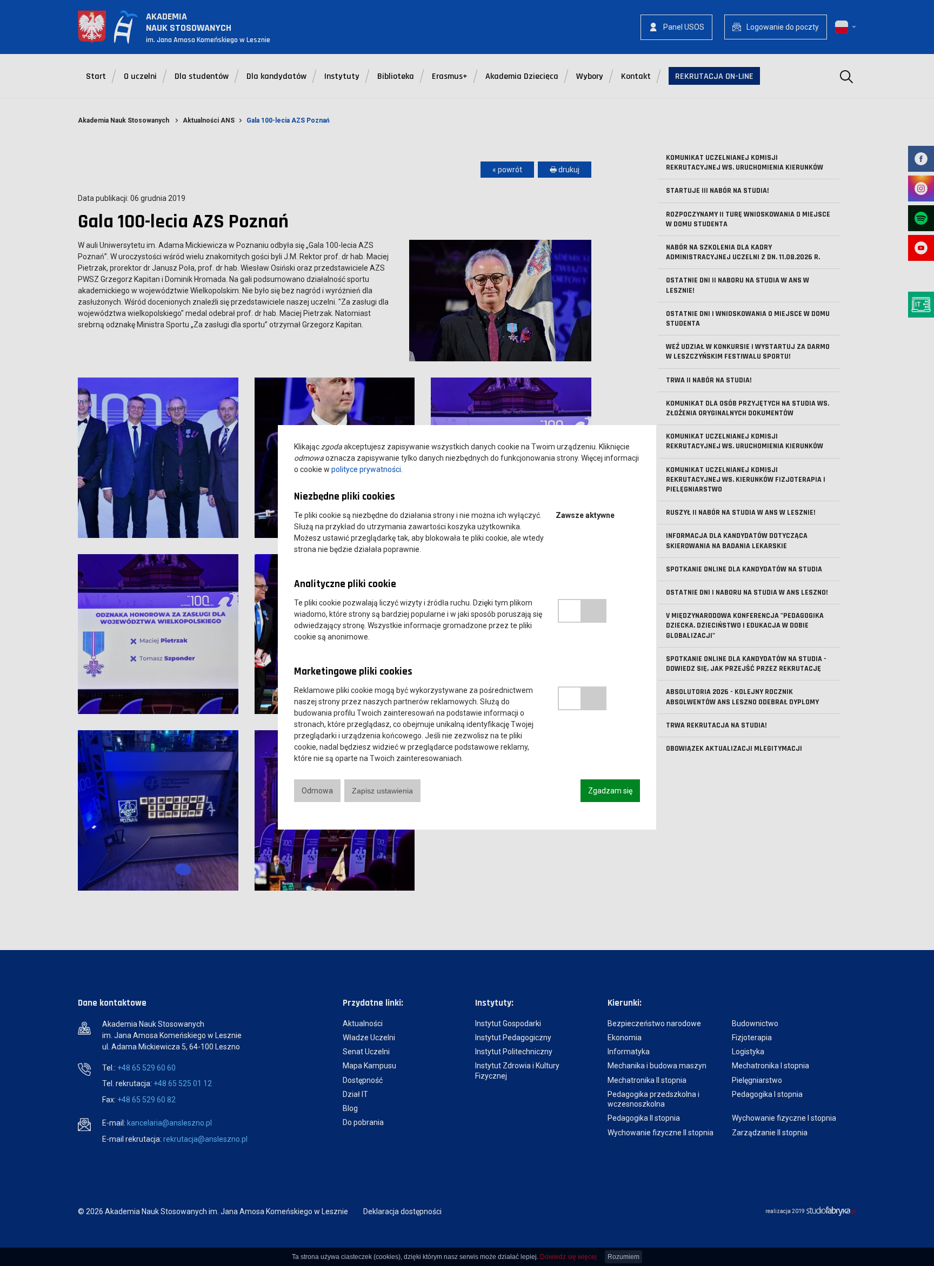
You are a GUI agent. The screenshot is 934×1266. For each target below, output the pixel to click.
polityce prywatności (366, 469)
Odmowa (317, 790)
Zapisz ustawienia (382, 790)
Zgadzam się (610, 790)
